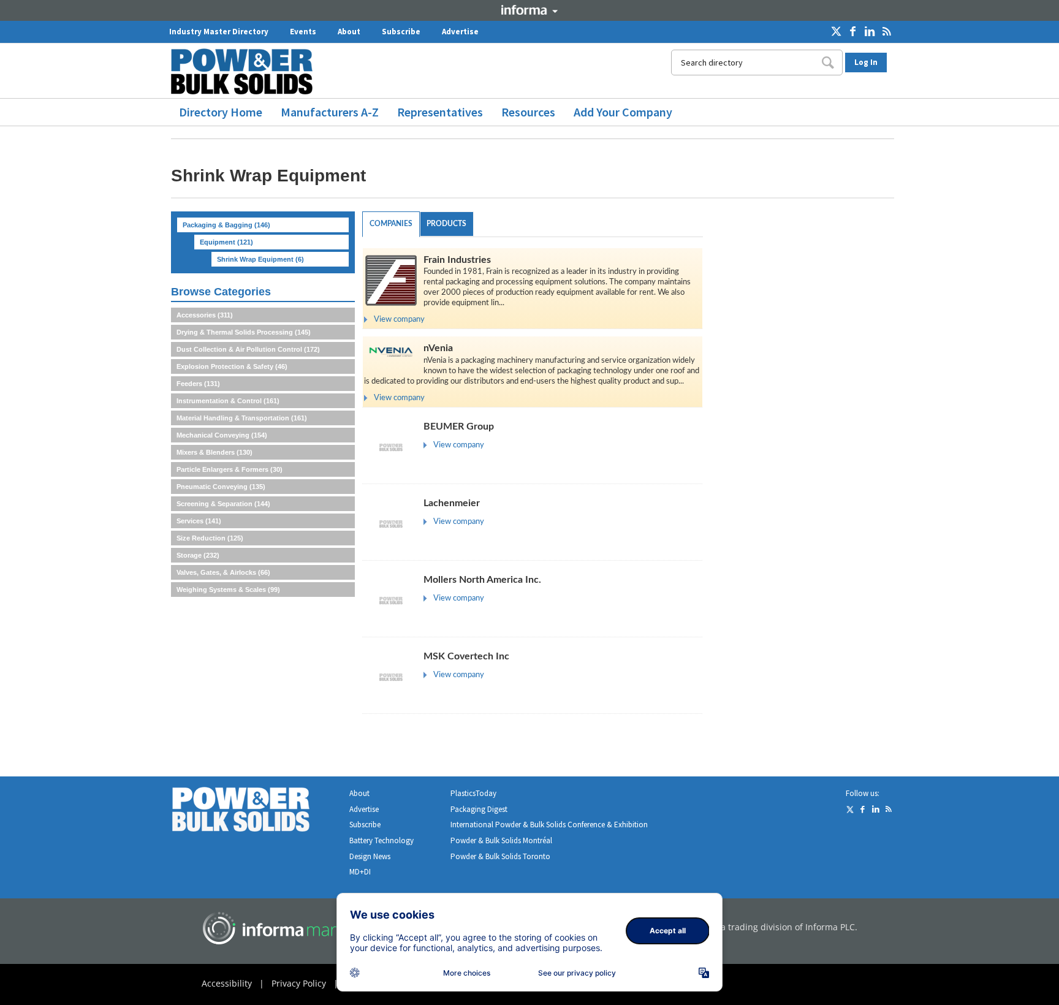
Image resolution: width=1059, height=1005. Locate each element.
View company (399, 320)
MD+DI (360, 872)
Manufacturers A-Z (330, 111)
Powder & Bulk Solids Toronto (500, 856)
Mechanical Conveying (221, 435)
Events (303, 31)
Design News (369, 856)
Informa (529, 10)
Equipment (226, 242)
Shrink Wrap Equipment (260, 259)
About (349, 31)
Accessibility (227, 983)
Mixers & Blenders (214, 452)
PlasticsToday (473, 793)
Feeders (198, 383)
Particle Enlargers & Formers (229, 469)
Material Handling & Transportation (241, 418)
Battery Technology (381, 840)
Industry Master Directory (218, 31)
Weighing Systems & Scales (228, 589)
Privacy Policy (298, 983)
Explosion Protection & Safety (231, 366)
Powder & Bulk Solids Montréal (501, 840)
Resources (528, 111)
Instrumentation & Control (227, 400)
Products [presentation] (446, 223)
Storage (197, 555)
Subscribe (401, 31)
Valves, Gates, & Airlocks (223, 572)
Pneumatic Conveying (220, 486)
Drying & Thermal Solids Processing (243, 332)
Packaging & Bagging (226, 225)
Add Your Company (623, 111)
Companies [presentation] (391, 223)
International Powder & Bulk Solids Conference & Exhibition (549, 824)
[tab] (391, 224)
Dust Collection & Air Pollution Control (248, 349)
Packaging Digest (478, 809)
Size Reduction (209, 538)
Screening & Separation (223, 503)
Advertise (460, 31)
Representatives (440, 111)
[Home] (246, 71)
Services (198, 521)
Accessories (204, 315)
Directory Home (220, 111)
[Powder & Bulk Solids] (255, 812)
